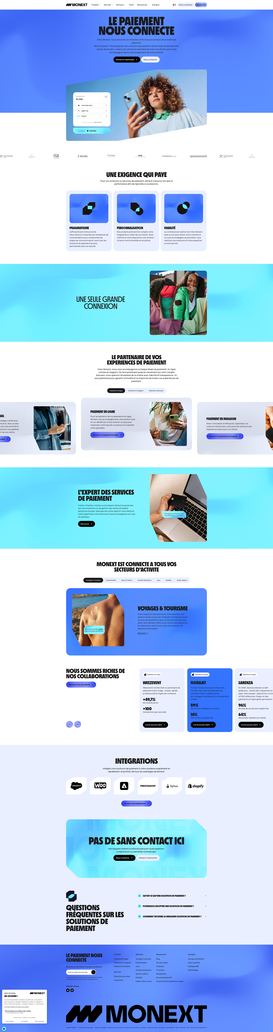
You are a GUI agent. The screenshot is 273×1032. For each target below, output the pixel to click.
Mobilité (139, 977)
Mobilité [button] (168, 580)
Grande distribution (143, 970)
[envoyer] (93, 972)
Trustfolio (160, 970)
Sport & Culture (142, 974)
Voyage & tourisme (143, 959)
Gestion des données (115, 1027)
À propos (155, 5)
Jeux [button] (158, 580)
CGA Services (152, 1027)
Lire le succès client (153, 725)
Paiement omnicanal (122, 966)
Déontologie (193, 970)
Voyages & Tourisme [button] (93, 580)
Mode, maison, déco (144, 981)
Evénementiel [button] (111, 580)
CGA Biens (143, 1027)
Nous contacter (185, 5)
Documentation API (164, 977)
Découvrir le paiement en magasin (223, 436)
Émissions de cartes (122, 976)
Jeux (138, 966)
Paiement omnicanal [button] (156, 391)
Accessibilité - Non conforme (175, 1027)
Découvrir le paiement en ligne (105, 435)
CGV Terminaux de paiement (197, 1027)
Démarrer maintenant (125, 59)
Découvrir (85, 524)
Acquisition (118, 980)
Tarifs (131, 5)
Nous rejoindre (194, 962)
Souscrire (201, 5)
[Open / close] (205, 896)
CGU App (161, 1027)
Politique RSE (193, 966)
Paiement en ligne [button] (116, 391)
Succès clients (162, 962)
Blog (158, 959)
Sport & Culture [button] (126, 580)
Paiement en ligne (121, 959)
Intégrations (161, 974)
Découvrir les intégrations (135, 803)
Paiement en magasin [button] (135, 391)
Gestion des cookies (131, 1027)
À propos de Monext (196, 959)
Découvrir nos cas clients (79, 684)
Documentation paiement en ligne (170, 981)
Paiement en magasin (122, 962)
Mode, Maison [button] (182, 580)
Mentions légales (101, 1027)
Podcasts (160, 966)
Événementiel (141, 962)
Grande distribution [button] (144, 580)
